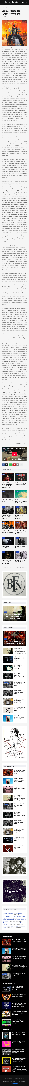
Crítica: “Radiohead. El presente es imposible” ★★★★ (18, 1051)
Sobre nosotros (8, 1078)
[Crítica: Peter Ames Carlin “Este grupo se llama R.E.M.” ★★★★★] (6, 1060)
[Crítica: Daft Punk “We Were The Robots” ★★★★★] (6, 1035)
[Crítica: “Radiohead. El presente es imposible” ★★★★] (6, 1052)
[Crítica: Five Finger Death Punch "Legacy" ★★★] (8, 701)
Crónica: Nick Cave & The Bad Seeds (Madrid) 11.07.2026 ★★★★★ (19, 1004)
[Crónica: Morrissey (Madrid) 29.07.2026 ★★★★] (8, 659)
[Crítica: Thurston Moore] (6, 1044)
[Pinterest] (14, 464)
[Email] (17, 464)
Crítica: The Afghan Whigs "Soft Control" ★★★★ (19, 788)
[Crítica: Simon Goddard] (6, 1069)
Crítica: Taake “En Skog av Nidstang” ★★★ (19, 692)
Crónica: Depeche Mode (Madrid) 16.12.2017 (6, 517)
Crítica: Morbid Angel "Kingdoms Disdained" (21, 532)
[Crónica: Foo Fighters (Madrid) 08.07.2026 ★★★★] (6, 1022)
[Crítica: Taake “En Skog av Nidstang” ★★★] (8, 693)
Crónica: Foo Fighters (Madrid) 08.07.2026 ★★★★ (18, 1021)
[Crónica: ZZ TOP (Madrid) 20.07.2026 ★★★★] (6, 997)
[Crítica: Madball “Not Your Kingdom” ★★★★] (8, 684)
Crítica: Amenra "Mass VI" (6, 547)
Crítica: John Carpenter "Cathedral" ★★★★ (19, 675)
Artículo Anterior (6, 567)
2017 (7, 8)
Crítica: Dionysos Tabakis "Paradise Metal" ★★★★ (19, 717)
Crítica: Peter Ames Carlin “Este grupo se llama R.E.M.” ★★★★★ (19, 1059)
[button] (2, 2)
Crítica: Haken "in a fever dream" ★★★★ (19, 847)
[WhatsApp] (10, 464)
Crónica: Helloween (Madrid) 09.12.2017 (7, 531)
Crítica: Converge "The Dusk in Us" (20, 561)
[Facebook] (3, 464)
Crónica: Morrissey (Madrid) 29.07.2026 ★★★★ (19, 658)
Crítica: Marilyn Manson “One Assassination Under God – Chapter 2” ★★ (20, 651)
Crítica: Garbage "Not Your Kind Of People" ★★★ (19, 709)
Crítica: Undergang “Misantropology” (20, 483)
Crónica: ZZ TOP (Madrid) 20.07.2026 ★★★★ (19, 995)
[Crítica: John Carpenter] (8, 815)
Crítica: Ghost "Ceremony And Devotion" (19, 517)
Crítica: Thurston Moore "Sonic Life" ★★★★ (18, 1042)
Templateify (14, 1083)
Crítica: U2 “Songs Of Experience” (21, 547)
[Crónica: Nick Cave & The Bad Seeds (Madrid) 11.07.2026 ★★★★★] (6, 1005)
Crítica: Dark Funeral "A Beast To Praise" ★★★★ (19, 771)
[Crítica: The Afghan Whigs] (8, 789)
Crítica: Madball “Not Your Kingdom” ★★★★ (19, 683)
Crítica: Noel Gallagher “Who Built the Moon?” (21, 501)
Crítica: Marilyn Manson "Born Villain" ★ (18, 667)
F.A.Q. (23, 1078)
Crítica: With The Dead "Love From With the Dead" (6, 562)
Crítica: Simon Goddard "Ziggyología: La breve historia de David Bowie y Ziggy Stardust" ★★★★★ (19, 1069)
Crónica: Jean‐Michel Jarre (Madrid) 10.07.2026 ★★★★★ (19, 1013)
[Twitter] (6, 464)
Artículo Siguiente (22, 567)
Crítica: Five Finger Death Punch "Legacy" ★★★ (19, 700)
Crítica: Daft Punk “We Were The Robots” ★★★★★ (19, 1033)
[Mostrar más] (21, 464)
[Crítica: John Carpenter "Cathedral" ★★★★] (8, 676)
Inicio (3, 8)
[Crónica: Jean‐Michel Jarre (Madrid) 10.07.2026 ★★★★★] (6, 1014)
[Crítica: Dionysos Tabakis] (8, 781)
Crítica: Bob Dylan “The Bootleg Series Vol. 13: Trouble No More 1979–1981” (7, 485)
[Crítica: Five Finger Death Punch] (8, 831)
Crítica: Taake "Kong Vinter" (7, 500)
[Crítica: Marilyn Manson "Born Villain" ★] (8, 668)
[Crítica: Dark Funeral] (8, 772)
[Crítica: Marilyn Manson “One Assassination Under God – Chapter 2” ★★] (8, 651)
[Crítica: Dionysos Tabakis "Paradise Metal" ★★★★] (8, 718)
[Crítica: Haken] (8, 848)
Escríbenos (17, 1078)
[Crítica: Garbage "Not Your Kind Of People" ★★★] (8, 710)
